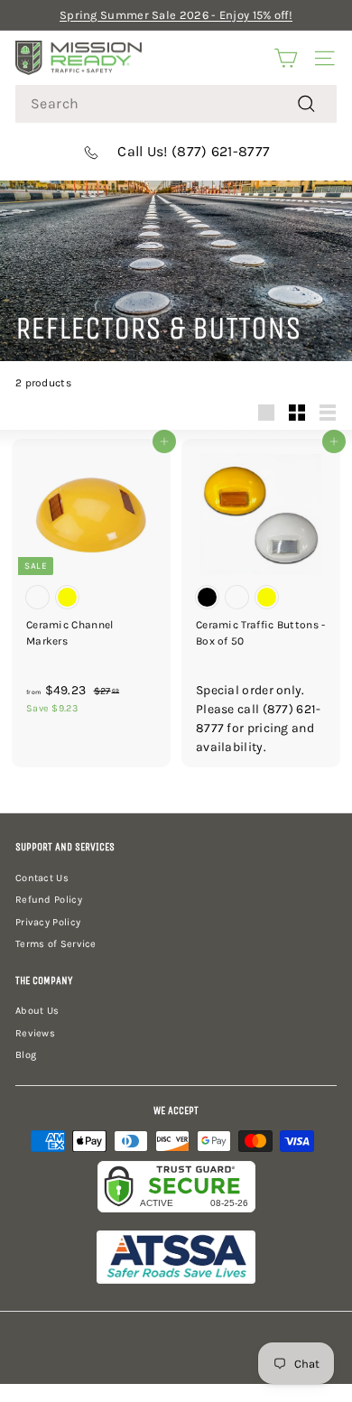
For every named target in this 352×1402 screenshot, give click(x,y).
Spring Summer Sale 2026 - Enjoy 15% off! (176, 15)
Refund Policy (48, 899)
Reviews (35, 1033)
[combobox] (176, 104)
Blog (25, 1055)
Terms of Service (56, 944)
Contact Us (42, 878)
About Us (37, 1011)
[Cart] (285, 58)
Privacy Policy (47, 922)
